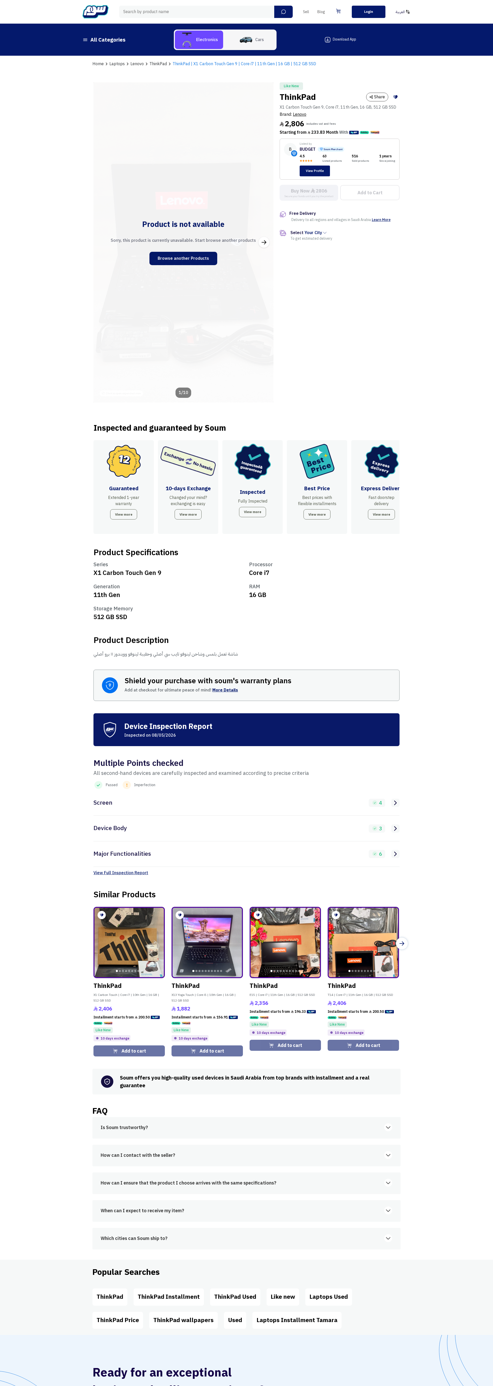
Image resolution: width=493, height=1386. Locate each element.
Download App (344, 39)
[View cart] (338, 11)
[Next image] (264, 242)
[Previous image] (103, 242)
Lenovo (299, 114)
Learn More (381, 220)
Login (368, 11)
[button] (283, 12)
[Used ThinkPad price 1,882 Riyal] (207, 942)
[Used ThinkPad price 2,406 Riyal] (129, 942)
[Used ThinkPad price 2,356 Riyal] (285, 942)
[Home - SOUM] (95, 11)
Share (379, 97)
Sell (306, 12)
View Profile (315, 171)
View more (123, 514)
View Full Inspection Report (120, 873)
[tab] (199, 40)
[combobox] (206, 12)
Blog (321, 12)
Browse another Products (183, 258)
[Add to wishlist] (395, 97)
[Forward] (402, 943)
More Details (225, 690)
